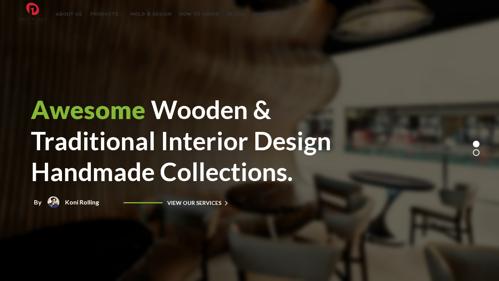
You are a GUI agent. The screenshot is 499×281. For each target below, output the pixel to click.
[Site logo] (32, 13)
